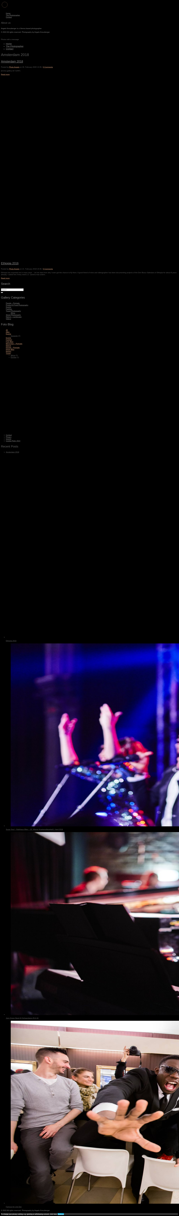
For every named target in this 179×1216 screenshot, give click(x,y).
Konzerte (14, 336)
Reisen (8, 351)
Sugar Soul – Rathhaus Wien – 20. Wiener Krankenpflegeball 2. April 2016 (34, 829)
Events (8, 307)
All (7, 330)
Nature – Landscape (14, 317)
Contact (9, 17)
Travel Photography (13, 311)
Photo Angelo (14, 67)
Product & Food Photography (17, 305)
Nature (8, 346)
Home (8, 13)
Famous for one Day (14, 1207)
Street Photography (13, 315)
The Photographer (13, 15)
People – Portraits (13, 303)
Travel (8, 353)
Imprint (8, 439)
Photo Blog (10, 349)
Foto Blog (9, 342)
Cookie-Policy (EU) (13, 441)
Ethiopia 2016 (10, 263)
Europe (13, 357)
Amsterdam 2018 (12, 61)
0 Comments (48, 67)
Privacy (8, 437)
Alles (7, 332)
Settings (61, 1214)
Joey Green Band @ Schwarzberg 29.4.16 (22, 1018)
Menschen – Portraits (14, 344)
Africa (13, 313)
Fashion (9, 309)
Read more (5, 74)
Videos (8, 319)
